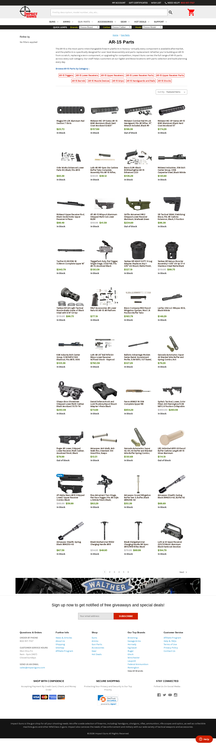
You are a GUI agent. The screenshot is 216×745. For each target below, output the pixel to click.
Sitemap (60, 647)
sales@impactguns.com (32, 667)
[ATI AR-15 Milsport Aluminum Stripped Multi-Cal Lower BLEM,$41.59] (104, 204)
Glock (130, 654)
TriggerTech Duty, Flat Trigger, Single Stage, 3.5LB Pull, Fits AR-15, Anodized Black (104, 263)
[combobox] (109, 12)
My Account (118, 2)
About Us (60, 641)
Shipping (60, 644)
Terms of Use (170, 644)
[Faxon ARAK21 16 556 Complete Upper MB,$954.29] (138, 391)
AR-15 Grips (118, 81)
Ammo (66, 21)
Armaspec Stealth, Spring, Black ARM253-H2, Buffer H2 (171, 496)
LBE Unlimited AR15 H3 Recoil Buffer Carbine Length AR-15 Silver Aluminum (171, 450)
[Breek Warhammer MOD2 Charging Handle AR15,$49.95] (104, 531)
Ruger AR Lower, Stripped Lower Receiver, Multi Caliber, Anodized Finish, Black (70, 450)
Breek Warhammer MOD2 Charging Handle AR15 (102, 543)
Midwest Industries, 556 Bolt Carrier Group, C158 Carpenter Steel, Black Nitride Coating (172, 171)
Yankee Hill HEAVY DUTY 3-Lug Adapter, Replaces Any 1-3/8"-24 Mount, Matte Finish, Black (138, 265)
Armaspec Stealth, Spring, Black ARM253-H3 (69, 543)
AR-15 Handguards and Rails (141, 81)
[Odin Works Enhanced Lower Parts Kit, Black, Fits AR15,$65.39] (70, 157)
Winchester (134, 657)
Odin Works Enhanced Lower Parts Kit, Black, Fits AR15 (70, 168)
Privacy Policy (171, 647)
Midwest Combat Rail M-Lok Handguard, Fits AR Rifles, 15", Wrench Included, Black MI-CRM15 (138, 124)
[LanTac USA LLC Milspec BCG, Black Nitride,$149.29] (172, 297)
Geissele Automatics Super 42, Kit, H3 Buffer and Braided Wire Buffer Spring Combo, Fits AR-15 (138, 452)
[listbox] (176, 92)
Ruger (131, 651)
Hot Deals (140, 21)
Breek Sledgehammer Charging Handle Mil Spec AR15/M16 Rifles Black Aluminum (136, 545)
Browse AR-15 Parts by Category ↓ (73, 68)
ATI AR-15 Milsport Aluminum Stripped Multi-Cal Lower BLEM (103, 216)
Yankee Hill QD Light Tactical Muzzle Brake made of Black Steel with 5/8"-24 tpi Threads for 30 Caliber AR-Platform (70, 313)
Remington (133, 667)
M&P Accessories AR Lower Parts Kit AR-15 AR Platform (103, 309)
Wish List (156, 2)
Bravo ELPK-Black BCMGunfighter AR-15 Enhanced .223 (134, 170)
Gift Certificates (138, 2)
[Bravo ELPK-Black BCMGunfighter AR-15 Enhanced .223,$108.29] (138, 157)
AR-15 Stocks (164, 81)
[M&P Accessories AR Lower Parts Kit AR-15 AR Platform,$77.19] (104, 297)
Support (159, 21)
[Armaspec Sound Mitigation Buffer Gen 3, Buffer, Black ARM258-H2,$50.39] (138, 484)
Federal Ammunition (138, 664)
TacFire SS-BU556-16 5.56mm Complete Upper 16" (70, 262)
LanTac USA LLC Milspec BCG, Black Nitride (171, 309)
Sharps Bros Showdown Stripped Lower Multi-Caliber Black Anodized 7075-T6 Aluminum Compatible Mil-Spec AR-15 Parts (70, 406)
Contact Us (169, 651)
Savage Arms (134, 641)
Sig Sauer (132, 647)
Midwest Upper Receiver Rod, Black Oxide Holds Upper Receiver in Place (70, 216)
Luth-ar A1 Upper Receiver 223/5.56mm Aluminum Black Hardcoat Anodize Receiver (170, 545)
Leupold (132, 661)
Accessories (105, 21)
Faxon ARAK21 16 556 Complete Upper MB (134, 402)
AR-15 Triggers (66, 75)
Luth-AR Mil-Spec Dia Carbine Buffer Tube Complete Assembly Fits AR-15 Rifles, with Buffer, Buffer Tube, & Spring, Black (104, 172)
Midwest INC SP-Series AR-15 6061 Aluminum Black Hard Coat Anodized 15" (171, 123)
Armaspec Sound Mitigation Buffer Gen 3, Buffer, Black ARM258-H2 (137, 497)
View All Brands (135, 671)
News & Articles (64, 637)
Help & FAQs (170, 641)
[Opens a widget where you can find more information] (204, 739)
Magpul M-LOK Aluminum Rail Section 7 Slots (70, 122)
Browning (132, 637)
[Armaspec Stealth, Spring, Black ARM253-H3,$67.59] (70, 531)
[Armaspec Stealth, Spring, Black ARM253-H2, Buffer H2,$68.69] (172, 484)
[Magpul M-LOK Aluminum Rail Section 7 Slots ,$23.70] (70, 110)
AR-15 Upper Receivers (112, 75)
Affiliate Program (64, 651)
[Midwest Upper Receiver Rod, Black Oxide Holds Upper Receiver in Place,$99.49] (70, 204)
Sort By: (161, 92)
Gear (124, 21)
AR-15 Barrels (78, 81)
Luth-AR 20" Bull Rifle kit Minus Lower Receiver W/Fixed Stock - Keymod (102, 357)
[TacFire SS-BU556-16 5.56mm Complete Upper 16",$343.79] (70, 250)
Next (182, 572)
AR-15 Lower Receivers (87, 75)
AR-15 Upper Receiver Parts (170, 75)
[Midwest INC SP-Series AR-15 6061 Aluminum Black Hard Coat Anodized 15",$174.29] (172, 110)
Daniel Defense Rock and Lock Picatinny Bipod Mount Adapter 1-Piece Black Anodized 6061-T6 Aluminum (104, 405)
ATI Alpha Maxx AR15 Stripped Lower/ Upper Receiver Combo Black (70, 497)
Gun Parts (84, 21)
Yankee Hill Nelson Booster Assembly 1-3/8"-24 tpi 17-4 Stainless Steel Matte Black (171, 263)
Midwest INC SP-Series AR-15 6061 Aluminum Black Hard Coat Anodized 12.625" (104, 123)
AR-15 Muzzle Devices (99, 81)
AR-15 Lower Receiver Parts (140, 75)
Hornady (132, 644)
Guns (52, 21)
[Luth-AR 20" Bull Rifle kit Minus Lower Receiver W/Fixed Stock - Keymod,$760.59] (104, 344)
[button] (107, 700)
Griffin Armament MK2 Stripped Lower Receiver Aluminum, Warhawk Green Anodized (136, 218)
